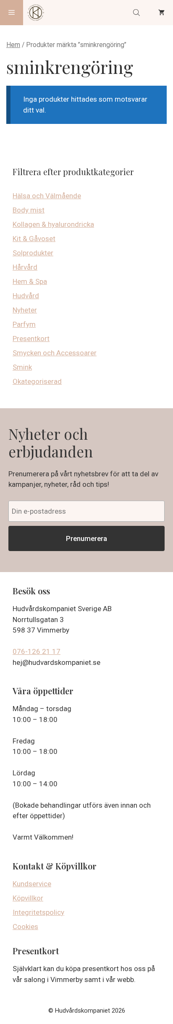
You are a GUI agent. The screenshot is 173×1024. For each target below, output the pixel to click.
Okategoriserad (37, 381)
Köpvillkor (28, 898)
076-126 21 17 (36, 651)
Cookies (25, 926)
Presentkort (31, 338)
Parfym (24, 324)
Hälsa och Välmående (47, 196)
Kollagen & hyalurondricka (53, 224)
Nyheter (25, 310)
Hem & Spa (30, 281)
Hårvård (25, 267)
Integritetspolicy (38, 912)
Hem (13, 45)
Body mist (29, 210)
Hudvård (26, 295)
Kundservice (32, 884)
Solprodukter (33, 253)
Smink (22, 367)
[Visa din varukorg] (161, 12)
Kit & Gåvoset (34, 238)
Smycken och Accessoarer (55, 353)
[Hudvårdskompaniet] (35, 12)
